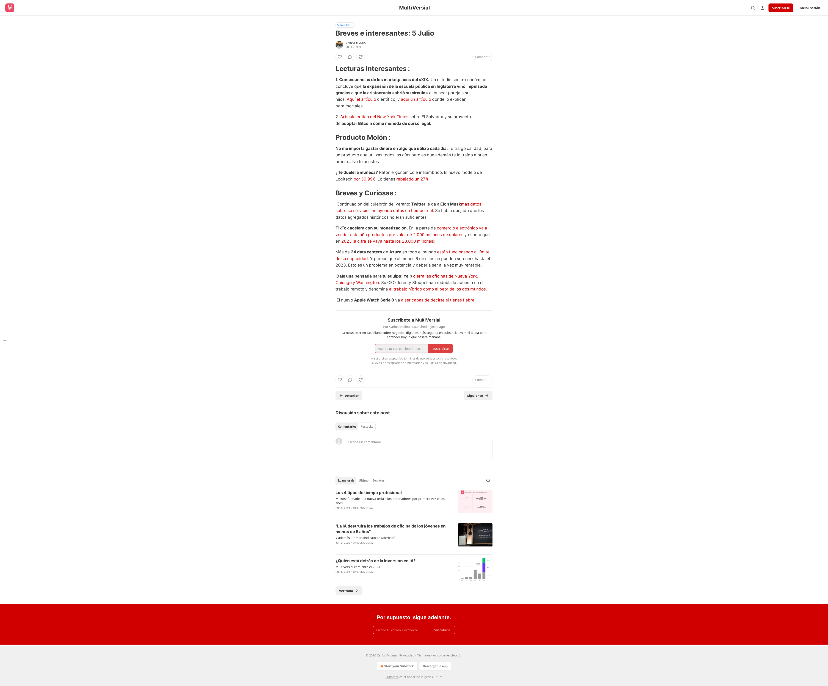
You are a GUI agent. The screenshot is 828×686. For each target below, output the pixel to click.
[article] (414, 503)
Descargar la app (435, 666)
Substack (392, 677)
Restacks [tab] (367, 427)
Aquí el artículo (361, 99)
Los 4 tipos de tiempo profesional (369, 492)
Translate (345, 25)
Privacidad (406, 655)
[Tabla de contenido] (5, 343)
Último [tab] (364, 480)
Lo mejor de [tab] (346, 480)
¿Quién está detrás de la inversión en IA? (376, 560)
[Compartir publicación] (762, 7)
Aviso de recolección (447, 655)
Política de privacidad (442, 363)
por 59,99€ (364, 179)
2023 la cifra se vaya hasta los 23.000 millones (387, 241)
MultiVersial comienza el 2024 (358, 567)
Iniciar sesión (809, 8)
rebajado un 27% (412, 179)
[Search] (753, 7)
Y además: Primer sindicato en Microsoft (365, 537)
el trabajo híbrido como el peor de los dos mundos (437, 289)
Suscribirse (781, 8)
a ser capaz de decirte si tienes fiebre (437, 300)
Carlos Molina (356, 42)
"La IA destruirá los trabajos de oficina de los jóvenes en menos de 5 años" (391, 529)
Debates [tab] (378, 480)
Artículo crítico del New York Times (374, 116)
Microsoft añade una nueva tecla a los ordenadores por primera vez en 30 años (390, 500)
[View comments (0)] (350, 57)
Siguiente (475, 395)
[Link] (329, 68)
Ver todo (346, 591)
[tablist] (356, 426)
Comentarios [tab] (347, 427)
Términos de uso (414, 358)
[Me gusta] (340, 57)
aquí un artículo (416, 99)
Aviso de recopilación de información (398, 363)
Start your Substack (399, 666)
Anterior (352, 395)
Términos (423, 655)
